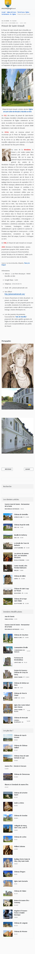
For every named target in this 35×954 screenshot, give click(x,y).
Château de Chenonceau (22, 774)
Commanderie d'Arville (21, 647)
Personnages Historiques (12, 509)
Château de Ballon (20, 576)
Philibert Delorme (19, 846)
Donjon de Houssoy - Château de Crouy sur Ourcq (21, 672)
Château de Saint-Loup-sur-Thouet (21, 590)
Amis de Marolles (21, 317)
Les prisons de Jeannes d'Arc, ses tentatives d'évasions (21, 555)
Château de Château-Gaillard (21, 746)
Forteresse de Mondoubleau (18, 659)
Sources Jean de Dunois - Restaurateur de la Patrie (17, 505)
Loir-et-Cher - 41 (18, 662)
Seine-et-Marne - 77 (19, 677)
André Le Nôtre (19, 803)
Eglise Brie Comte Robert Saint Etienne (22, 706)
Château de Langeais (21, 923)
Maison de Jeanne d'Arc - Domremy (22, 901)
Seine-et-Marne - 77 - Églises (19, 710)
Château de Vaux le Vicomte (20, 736)
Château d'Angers (19, 872)
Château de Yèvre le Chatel (20, 694)
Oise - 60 (16, 527)
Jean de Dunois (9, 616)
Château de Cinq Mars (21, 635)
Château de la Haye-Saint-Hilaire (20, 600)
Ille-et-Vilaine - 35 (19, 603)
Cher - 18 (16, 687)
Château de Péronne (20, 931)
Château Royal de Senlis (21, 525)
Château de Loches (20, 837)
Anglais (16, 570)
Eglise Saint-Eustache (21, 881)
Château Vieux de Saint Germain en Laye (21, 757)
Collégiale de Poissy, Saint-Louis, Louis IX (20, 827)
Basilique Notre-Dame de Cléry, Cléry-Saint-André (22, 860)
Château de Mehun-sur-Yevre (21, 684)
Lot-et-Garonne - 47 (19, 548)
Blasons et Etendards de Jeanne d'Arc (16, 784)
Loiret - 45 (17, 698)
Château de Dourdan (20, 815)
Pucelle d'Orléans (19, 560)
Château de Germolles (21, 514)
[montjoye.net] (9, 5)
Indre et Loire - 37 (19, 637)
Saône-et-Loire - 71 (19, 517)
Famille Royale (9, 619)
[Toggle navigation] (32, 4)
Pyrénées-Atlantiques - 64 (18, 721)
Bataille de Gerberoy (20, 535)
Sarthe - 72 (17, 578)
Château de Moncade (21, 718)
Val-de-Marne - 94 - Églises (9, 21)
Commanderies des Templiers (19, 651)
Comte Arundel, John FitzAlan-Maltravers (20, 567)
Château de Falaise (20, 891)
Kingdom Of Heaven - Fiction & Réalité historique (21, 913)
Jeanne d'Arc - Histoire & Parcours (15, 766)
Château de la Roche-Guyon (21, 794)
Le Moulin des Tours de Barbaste (21, 544)
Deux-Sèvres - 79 (18, 593)
